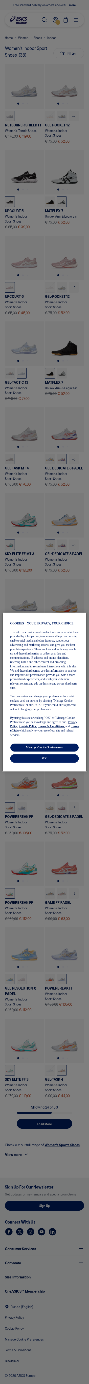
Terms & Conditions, (51, 726)
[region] (44, 692)
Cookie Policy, (28, 726)
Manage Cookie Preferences (44, 747)
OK (44, 758)
